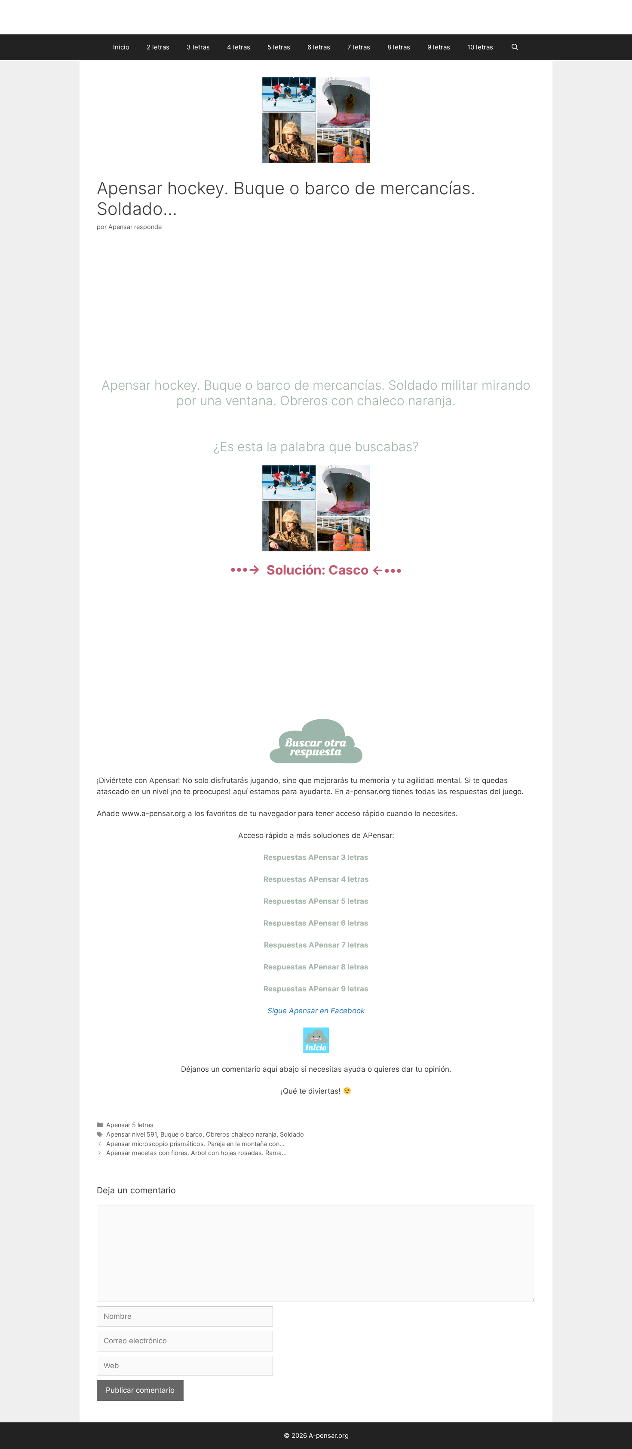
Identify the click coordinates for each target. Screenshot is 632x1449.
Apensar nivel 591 (131, 1134)
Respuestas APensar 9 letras (316, 988)
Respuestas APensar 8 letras (316, 967)
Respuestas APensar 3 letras (316, 857)
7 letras (358, 47)
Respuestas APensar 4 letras (316, 879)
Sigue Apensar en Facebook (316, 1010)
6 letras (318, 47)
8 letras (398, 47)
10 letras (480, 47)
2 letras (158, 47)
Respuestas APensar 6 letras (316, 923)
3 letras (198, 47)
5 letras (278, 47)
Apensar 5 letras (129, 1124)
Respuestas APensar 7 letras (316, 945)
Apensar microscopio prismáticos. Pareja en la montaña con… (195, 1143)
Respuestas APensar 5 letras (316, 901)
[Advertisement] (316, 306)
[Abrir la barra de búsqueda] (514, 47)
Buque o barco (181, 1134)
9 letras (438, 47)
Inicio (121, 47)
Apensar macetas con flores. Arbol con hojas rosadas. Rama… (196, 1152)
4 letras (238, 47)
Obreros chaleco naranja (241, 1134)
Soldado (292, 1134)
